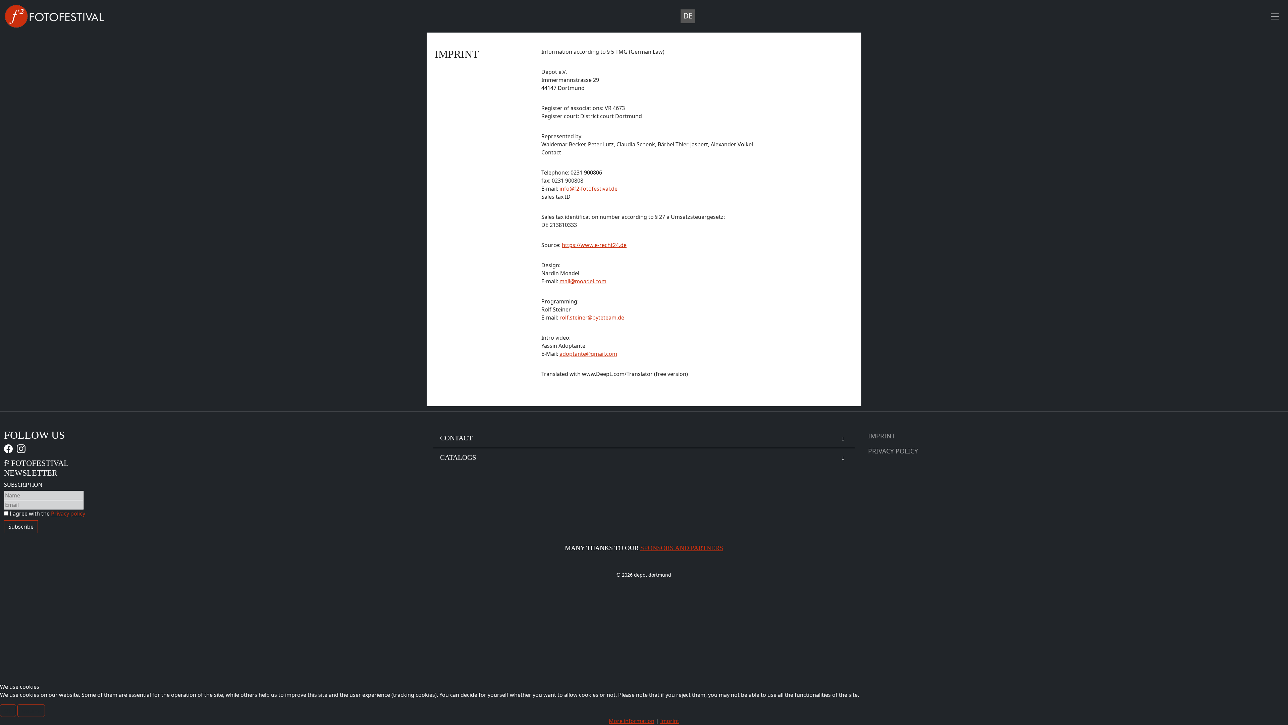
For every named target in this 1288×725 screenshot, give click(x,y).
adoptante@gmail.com (588, 353)
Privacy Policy (893, 450)
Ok (8, 710)
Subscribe (21, 526)
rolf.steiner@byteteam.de (591, 317)
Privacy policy (68, 513)
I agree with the (46, 513)
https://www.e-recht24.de (594, 245)
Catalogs (458, 457)
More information (631, 721)
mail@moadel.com (582, 281)
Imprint (881, 435)
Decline (31, 710)
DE (688, 15)
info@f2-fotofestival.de (588, 188)
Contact (456, 438)
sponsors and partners (681, 547)
